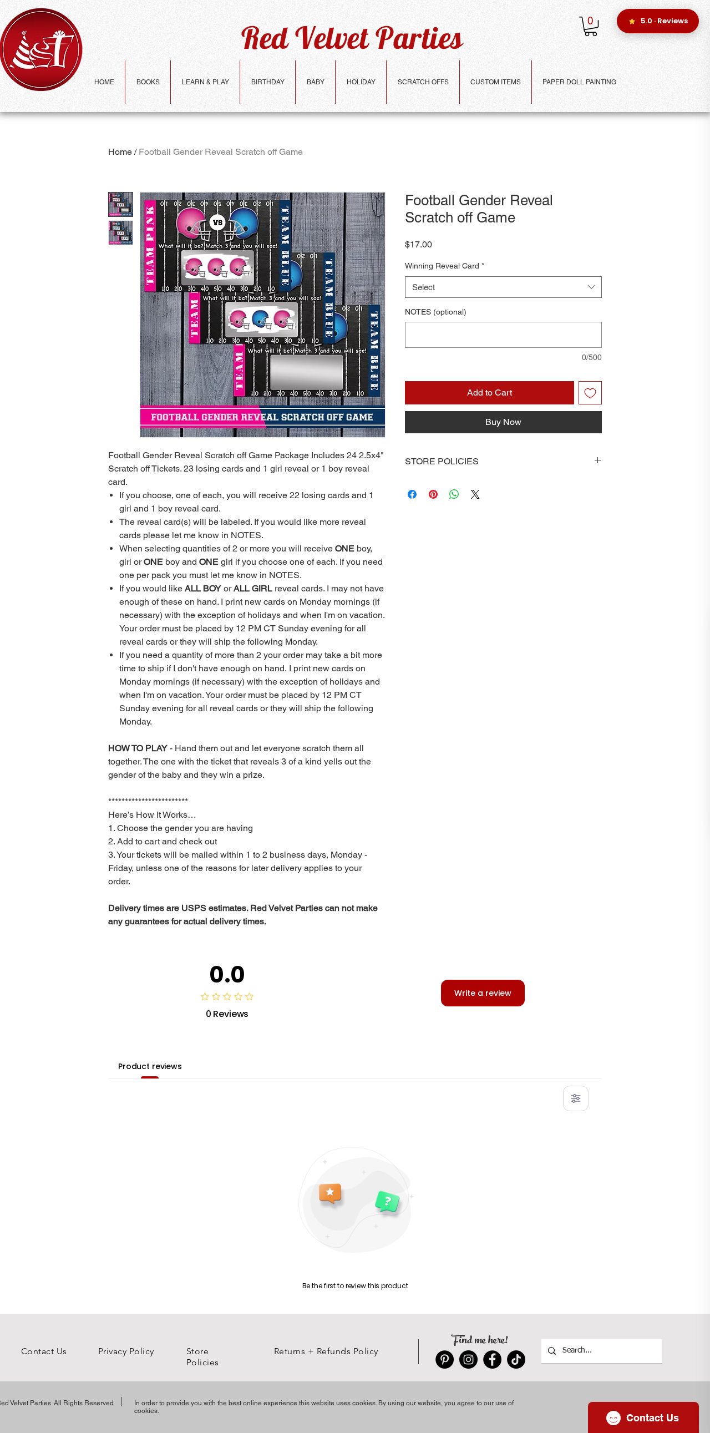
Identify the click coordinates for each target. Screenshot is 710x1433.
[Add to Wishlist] (590, 392)
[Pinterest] (444, 1359)
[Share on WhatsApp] (454, 494)
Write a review (482, 993)
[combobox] (503, 287)
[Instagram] (468, 1359)
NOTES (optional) (435, 311)
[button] (590, 26)
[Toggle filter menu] (576, 1098)
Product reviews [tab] (150, 1066)
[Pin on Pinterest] (433, 494)
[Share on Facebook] (412, 494)
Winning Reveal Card (444, 265)
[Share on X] (475, 494)
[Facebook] (492, 1359)
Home (120, 151)
